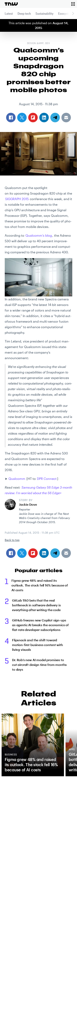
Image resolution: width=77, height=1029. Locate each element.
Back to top (12, 540)
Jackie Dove (28, 504)
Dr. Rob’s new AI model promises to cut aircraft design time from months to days (39, 664)
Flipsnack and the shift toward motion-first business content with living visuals (37, 644)
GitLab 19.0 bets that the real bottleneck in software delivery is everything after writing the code (36, 605)
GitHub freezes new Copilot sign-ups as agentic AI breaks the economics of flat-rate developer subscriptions (40, 625)
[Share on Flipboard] (33, 553)
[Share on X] (22, 553)
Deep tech (24, 13)
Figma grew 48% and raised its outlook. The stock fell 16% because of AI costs (39, 585)
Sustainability (45, 13)
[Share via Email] (66, 553)
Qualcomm (16, 478)
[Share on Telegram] (55, 553)
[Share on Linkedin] (44, 553)
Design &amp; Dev (38, 43)
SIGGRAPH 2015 (17, 199)
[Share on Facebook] (11, 553)
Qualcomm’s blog (38, 235)
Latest (9, 13)
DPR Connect (47, 478)
